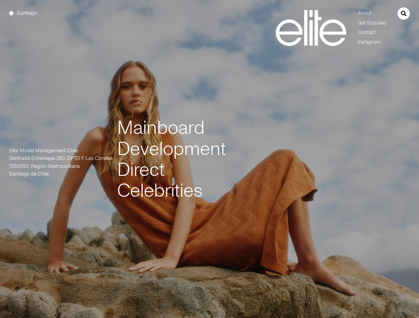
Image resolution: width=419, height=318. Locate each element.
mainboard (161, 127)
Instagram (369, 42)
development (171, 148)
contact (367, 32)
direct (140, 169)
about (364, 13)
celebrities (159, 190)
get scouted (372, 23)
